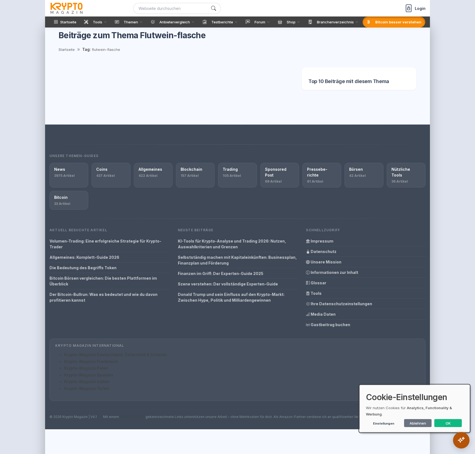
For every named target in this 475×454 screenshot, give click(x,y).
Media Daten (323, 314)
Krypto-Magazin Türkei (86, 388)
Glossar (318, 282)
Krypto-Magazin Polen (86, 368)
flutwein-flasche (106, 49)
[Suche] (213, 8)
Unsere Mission (325, 262)
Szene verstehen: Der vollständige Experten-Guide (228, 284)
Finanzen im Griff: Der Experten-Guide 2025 (220, 273)
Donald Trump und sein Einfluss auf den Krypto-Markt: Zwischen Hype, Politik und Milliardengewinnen (231, 297)
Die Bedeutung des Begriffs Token (83, 267)
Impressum (321, 241)
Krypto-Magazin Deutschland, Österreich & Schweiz (115, 354)
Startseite (67, 49)
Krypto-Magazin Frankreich (91, 361)
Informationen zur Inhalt (334, 272)
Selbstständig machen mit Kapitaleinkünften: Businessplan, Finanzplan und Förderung (237, 260)
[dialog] (415, 408)
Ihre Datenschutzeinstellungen (341, 303)
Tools (316, 293)
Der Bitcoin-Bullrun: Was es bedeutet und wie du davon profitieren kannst (103, 297)
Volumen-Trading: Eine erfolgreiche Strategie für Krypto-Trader (105, 244)
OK (448, 423)
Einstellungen (383, 423)
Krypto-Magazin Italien (86, 381)
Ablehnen (418, 423)
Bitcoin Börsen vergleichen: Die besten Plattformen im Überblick (103, 281)
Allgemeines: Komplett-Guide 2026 (84, 257)
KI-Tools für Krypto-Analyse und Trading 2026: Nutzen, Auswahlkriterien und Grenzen (232, 244)
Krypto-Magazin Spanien (88, 375)
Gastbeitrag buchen (330, 324)
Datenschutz (323, 251)
